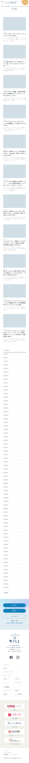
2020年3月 (5, 526)
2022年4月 (5, 436)
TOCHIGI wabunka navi (14, 743)
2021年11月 (5, 454)
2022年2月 (5, 444)
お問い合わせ (14, 616)
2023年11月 (5, 368)
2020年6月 (5, 515)
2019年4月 (5, 566)
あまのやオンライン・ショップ (14, 735)
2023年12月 (5, 365)
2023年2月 (5, 400)
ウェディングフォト (7, 16)
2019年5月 (5, 562)
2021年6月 (5, 472)
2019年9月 (5, 548)
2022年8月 (5, 422)
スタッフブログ (7, 752)
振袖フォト (6, 668)
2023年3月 (5, 397)
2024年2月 (5, 357)
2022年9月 (5, 418)
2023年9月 (5, 375)
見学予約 (14, 605)
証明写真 (5, 694)
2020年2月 (5, 530)
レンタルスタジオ (18, 682)
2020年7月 (5, 512)
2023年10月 (6, 372)
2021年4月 (5, 479)
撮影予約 (14, 610)
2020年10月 (6, 501)
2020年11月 (5, 497)
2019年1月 (5, 576)
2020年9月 (5, 505)
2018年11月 (5, 584)
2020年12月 (6, 494)
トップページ (6, 664)
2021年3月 (5, 483)
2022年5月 (5, 433)
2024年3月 (5, 354)
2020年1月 (5, 533)
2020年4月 (5, 523)
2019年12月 (5, 537)
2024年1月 (5, 361)
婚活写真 (16, 690)
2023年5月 (5, 390)
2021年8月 (5, 465)
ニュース (6, 750)
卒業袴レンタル (18, 678)
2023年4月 (5, 393)
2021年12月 (5, 451)
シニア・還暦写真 (18, 694)
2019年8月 (5, 551)
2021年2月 (5, 487)
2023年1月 (5, 404)
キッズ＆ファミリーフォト (9, 13)
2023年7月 (5, 383)
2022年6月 (5, 429)
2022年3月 (5, 440)
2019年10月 (6, 544)
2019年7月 (5, 555)
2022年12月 (5, 408)
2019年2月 (5, 573)
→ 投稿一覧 (5, 592)
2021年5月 (5, 476)
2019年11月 (5, 541)
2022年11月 (5, 411)
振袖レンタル (6, 678)
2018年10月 (6, 587)
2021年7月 (5, 469)
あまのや (14, 709)
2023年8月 (5, 379)
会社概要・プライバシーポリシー (11, 754)
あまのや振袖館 (14, 718)
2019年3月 (5, 569)
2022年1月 (5, 447)
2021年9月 (5, 462)
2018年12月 (5, 580)
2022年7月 (5, 426)
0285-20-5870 (17, 622)
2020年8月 (5, 508)
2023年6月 (5, 386)
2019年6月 (5, 559)
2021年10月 (5, 458)
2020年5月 (5, 519)
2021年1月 (5, 490)
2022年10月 (6, 415)
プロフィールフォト (7, 690)
